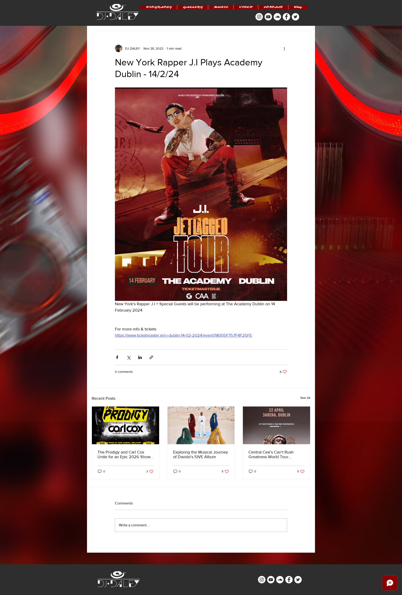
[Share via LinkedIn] (140, 357)
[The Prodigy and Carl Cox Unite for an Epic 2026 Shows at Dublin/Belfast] (125, 425)
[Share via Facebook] (117, 357)
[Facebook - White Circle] (286, 16)
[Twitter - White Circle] (295, 16)
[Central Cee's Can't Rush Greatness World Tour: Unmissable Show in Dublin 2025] (276, 425)
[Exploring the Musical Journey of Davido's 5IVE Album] (201, 425)
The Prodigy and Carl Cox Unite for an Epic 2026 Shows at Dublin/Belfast (124, 454)
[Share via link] (151, 357)
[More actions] (284, 48)
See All (305, 398)
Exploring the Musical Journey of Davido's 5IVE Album (200, 454)
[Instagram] (259, 16)
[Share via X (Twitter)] (128, 357)
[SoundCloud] (277, 16)
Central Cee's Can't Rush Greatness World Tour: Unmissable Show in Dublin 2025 (273, 454)
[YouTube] (268, 16)
